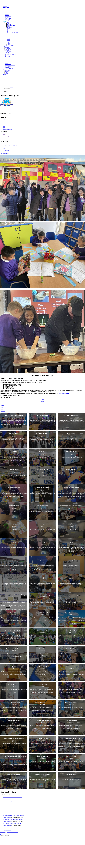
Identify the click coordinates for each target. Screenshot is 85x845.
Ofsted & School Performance (10, 62)
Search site (2, 835)
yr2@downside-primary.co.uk (65, 393)
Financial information (9, 68)
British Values (7, 19)
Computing (9, 24)
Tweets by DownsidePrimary (5, 111)
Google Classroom (8, 59)
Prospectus (7, 20)
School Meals (7, 50)
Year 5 (8, 43)
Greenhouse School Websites (12, 832)
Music (8, 31)
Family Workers (8, 56)
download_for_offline (18, 797)
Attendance (7, 47)
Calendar (4, 3)
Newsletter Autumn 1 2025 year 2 (9, 808)
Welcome (6, 14)
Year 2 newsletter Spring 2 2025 (9, 819)
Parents (4, 46)
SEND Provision (8, 58)
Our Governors (8, 16)
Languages (9, 29)
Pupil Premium (8, 64)
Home (4, 11)
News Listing (7, 70)
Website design (3, 832)
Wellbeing (7, 57)
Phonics (2, 405)
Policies (6, 63)
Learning (4, 21)
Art (8, 23)
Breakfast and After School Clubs (11, 54)
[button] (3, 84)
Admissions (7, 15)
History (8, 28)
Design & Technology (11, 25)
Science (8, 35)
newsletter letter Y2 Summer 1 (8, 797)
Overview (42, 399)
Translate (11, 87)
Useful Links (7, 53)
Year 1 (8, 39)
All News (2, 153)
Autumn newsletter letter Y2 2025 (9, 804)
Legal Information (7, 830)
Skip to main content (4, 0)
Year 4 (8, 42)
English (8, 26)
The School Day (8, 49)
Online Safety (7, 48)
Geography (9, 27)
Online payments (6, 7)
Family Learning (8, 55)
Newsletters (5, 6)
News (4, 69)
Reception (9, 38)
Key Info (4, 60)
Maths (8, 30)
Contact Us (5, 74)
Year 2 (8, 40)
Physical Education (10, 33)
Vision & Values (8, 18)
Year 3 (8, 41)
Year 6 (8, 44)
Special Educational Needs (10, 65)
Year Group (7, 36)
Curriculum (7, 22)
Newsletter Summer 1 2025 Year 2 (9, 815)
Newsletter (43, 401)
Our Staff (6, 17)
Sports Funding (8, 66)
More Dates (2, 138)
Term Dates (7, 52)
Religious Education (11, 34)
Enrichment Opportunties (9, 45)
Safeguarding (7, 67)
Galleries (4, 5)
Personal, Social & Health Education (14, 32)
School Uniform (8, 51)
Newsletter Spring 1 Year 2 (8, 823)
